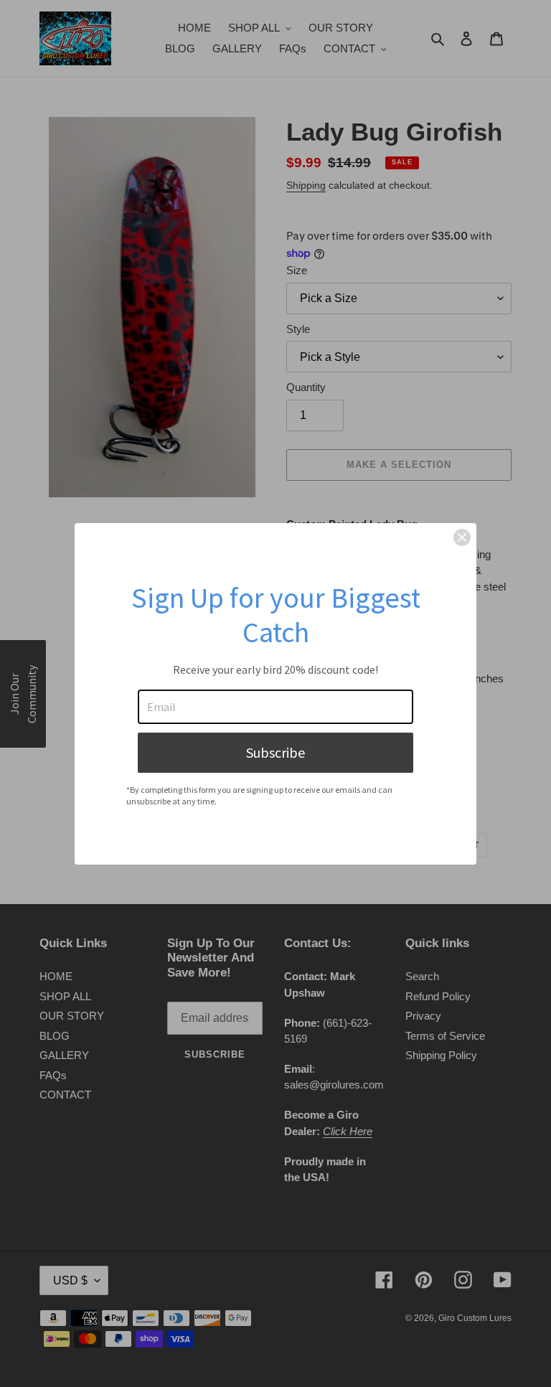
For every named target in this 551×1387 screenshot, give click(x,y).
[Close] (462, 537)
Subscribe (275, 752)
